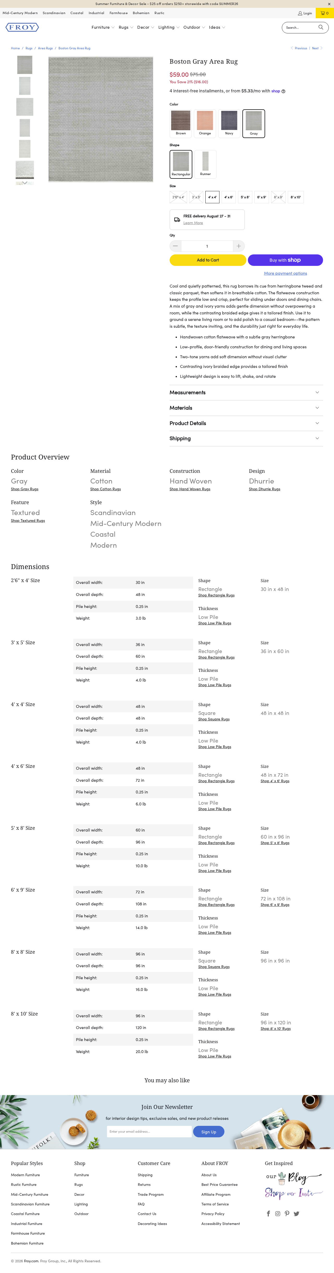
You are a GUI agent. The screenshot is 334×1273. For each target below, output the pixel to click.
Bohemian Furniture (27, 1243)
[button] (103, 27)
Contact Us (147, 1213)
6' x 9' (261, 197)
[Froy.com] (22, 28)
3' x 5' (196, 197)
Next (315, 48)
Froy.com (31, 1261)
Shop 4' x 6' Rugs (275, 781)
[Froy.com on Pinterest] (287, 1214)
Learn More (193, 222)
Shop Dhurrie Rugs (264, 489)
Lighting (81, 1204)
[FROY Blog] (294, 1183)
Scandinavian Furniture (30, 1204)
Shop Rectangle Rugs (216, 595)
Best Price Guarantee (219, 1184)
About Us (209, 1175)
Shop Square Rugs (214, 719)
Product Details (188, 423)
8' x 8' (278, 197)
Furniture (81, 1175)
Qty (172, 235)
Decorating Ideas (152, 1223)
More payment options (285, 273)
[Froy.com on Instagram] (278, 1214)
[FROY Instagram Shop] (294, 1199)
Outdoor (81, 1213)
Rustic (159, 13)
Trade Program (151, 1194)
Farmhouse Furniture (28, 1233)
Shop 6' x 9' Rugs (275, 904)
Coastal (77, 13)
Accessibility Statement (220, 1223)
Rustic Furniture (24, 1184)
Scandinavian (54, 13)
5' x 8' (245, 197)
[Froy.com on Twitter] (297, 1214)
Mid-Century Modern (20, 13)
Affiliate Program (215, 1194)
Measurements (188, 392)
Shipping (180, 438)
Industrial (96, 13)
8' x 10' (296, 197)
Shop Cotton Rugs (105, 489)
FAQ (141, 1204)
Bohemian (141, 13)
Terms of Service (215, 1204)
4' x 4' (212, 197)
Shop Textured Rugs (28, 520)
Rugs (78, 1184)
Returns (144, 1184)
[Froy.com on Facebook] (269, 1214)
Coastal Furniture (25, 1213)
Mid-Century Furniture (29, 1194)
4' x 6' (228, 197)
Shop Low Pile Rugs (214, 623)
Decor (79, 1194)
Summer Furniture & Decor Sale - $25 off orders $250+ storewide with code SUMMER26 (167, 4)
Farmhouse (119, 13)
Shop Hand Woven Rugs (190, 489)
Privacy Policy (212, 1213)
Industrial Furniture (26, 1223)
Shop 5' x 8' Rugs (275, 842)
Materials (181, 407)
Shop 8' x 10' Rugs (276, 1028)
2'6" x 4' (178, 197)
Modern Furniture (25, 1175)
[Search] (321, 27)
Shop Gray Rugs (24, 489)
